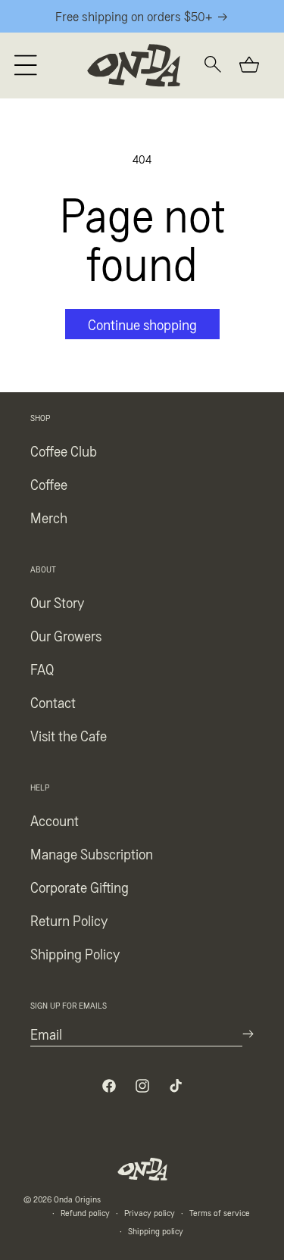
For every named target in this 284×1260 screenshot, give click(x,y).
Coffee (48, 484)
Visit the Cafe (68, 735)
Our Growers (65, 635)
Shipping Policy (75, 953)
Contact (53, 702)
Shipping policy (155, 1230)
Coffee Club (63, 450)
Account (54, 820)
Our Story (57, 602)
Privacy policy (149, 1212)
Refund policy (85, 1212)
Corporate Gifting (79, 887)
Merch (48, 517)
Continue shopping (142, 324)
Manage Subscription (91, 853)
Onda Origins (77, 1198)
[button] (26, 65)
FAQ (42, 669)
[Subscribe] (248, 1033)
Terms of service (219, 1212)
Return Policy (69, 920)
